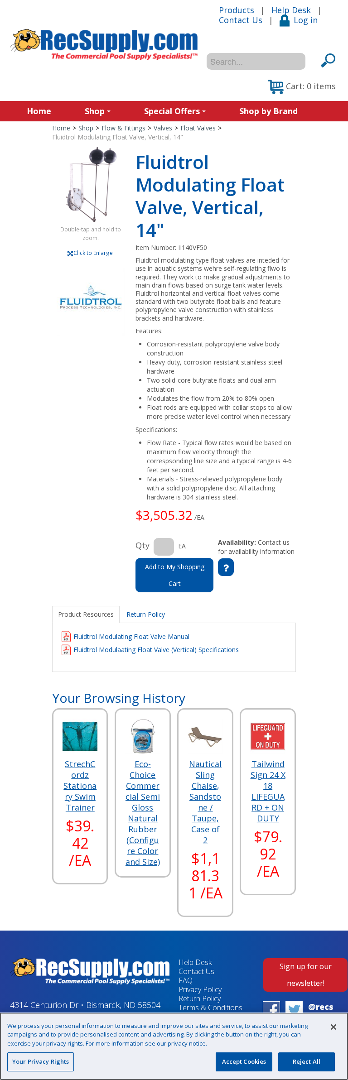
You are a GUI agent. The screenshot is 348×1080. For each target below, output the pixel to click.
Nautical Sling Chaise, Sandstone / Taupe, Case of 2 (205, 801)
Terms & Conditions (210, 1008)
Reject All (306, 1061)
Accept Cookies (244, 1061)
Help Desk (291, 10)
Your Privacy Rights (40, 1061)
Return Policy (200, 998)
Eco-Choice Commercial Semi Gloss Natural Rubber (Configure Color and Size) (143, 812)
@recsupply (321, 1011)
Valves (163, 128)
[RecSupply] (104, 44)
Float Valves (198, 128)
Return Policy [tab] (145, 614)
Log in (306, 19)
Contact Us (240, 19)
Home (39, 111)
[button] (302, 86)
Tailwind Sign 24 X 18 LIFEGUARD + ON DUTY (268, 791)
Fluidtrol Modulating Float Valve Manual (131, 636)
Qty (142, 545)
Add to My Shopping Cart (174, 575)
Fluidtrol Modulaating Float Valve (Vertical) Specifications (156, 649)
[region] (174, 1046)
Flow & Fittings (123, 128)
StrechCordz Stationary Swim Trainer (80, 785)
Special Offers (172, 111)
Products (236, 10)
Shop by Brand (268, 111)
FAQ (186, 980)
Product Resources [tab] (86, 614)
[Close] (333, 1027)
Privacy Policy (200, 989)
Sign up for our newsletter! (306, 974)
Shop (95, 111)
